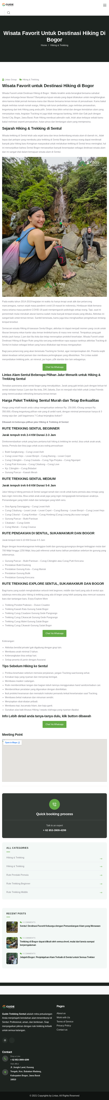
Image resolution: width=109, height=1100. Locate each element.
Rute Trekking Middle (17, 892)
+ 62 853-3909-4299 (54, 830)
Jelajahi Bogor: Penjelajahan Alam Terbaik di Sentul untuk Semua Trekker (57, 957)
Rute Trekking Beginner (18, 883)
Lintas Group (11, 79)
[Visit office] (5, 1072)
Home (44, 45)
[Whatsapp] (12, 1040)
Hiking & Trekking (59, 45)
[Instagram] (5, 1040)
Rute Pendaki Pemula (17, 875)
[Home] (7, 5)
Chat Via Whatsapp (54, 367)
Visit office (14, 1064)
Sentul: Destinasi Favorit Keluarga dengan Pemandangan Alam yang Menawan (60, 926)
